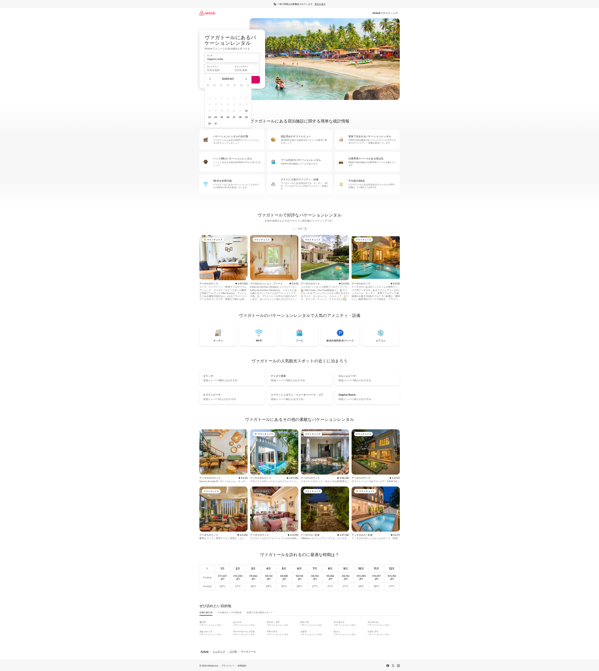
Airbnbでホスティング (385, 13)
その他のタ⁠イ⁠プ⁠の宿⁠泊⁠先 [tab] (230, 612)
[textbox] (218, 70)
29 (246, 117)
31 (216, 123)
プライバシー (228, 665)
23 (209, 117)
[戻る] (293, 228)
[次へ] (305, 228)
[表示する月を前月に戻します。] (210, 79)
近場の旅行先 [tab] (206, 612)
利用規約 (242, 665)
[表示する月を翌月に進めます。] (246, 79)
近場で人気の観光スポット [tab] (260, 612)
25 (221, 117)
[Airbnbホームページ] (207, 13)
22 (246, 110)
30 (209, 123)
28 (240, 117)
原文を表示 (320, 4)
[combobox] (232, 59)
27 (234, 117)
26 (228, 117)
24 (215, 117)
